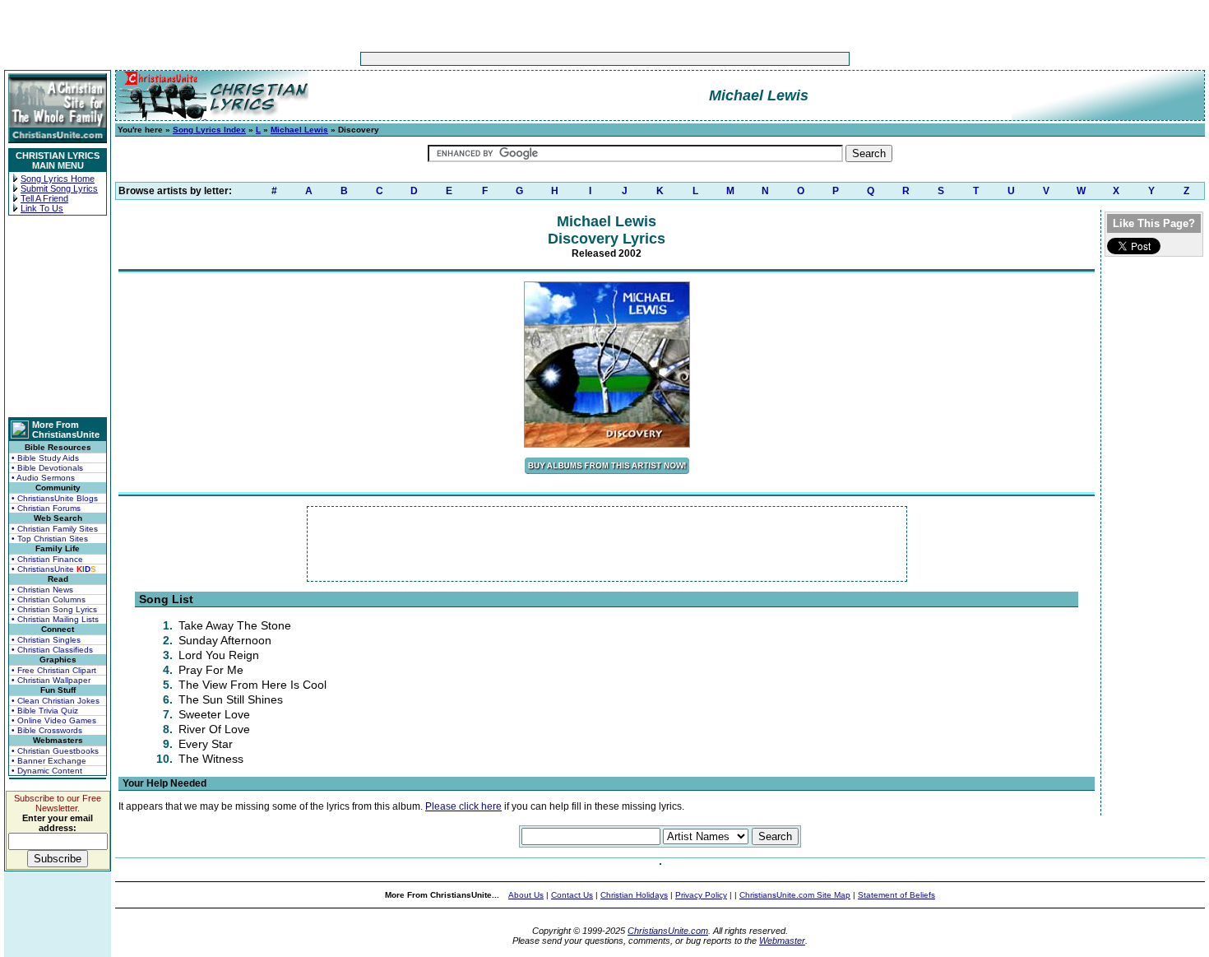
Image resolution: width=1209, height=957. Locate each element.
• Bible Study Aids (45, 457)
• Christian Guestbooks (55, 750)
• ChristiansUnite (54, 569)
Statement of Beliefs (896, 894)
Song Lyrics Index (209, 129)
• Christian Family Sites (55, 528)
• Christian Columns (49, 599)
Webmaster (782, 940)
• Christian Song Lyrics (54, 609)
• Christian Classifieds (52, 649)
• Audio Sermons (43, 477)
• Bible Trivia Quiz (45, 710)
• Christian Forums (46, 508)
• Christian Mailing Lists (55, 619)
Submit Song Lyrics (59, 188)
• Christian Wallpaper (51, 680)
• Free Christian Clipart (54, 670)
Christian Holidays (634, 894)
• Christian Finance (47, 559)
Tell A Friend (44, 198)
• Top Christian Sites (50, 538)
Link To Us (42, 208)
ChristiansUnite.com (668, 931)
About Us (526, 894)
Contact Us (572, 894)
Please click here (463, 806)
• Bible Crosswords (47, 730)
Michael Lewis (299, 129)
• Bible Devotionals (47, 467)
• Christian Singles (46, 639)
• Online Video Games (54, 720)
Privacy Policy (701, 894)
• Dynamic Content (47, 770)
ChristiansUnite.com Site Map (794, 894)
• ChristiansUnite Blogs (55, 498)
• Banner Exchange (49, 760)
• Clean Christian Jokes (56, 700)
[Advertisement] (553, 59)
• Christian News (42, 589)
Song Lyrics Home (58, 179)
